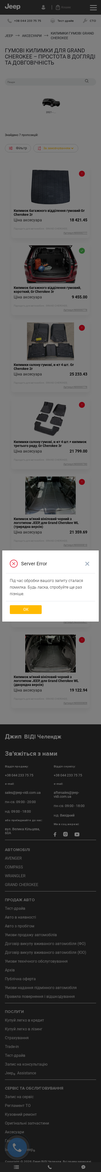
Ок (25, 609)
